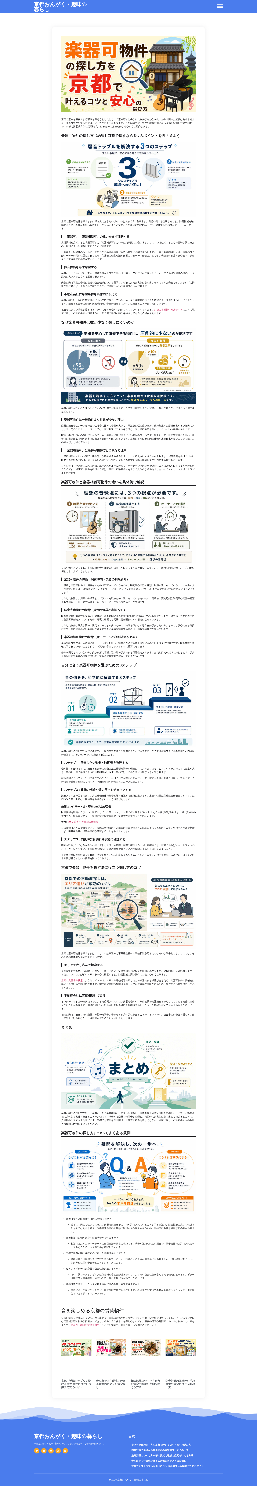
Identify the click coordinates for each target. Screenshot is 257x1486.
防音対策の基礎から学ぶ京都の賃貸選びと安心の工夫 (180, 1384)
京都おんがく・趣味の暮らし (60, 6)
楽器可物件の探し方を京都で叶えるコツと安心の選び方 (161, 1444)
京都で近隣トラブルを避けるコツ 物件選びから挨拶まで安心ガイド (76, 1384)
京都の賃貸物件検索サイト (168, 309)
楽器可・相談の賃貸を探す (85, 1324)
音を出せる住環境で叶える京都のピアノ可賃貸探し (111, 1384)
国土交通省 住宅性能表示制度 (82, 821)
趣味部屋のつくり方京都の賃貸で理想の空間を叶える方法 (145, 1384)
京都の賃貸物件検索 (72, 980)
